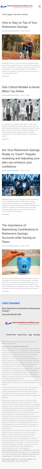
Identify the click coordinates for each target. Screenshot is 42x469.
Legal (30, 335)
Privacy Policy (11, 335)
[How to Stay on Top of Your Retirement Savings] (21, 47)
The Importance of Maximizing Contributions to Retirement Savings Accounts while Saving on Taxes (20, 233)
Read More (5, 76)
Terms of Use (22, 335)
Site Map (37, 335)
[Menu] (39, 6)
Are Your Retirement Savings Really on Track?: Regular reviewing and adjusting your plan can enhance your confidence (21, 158)
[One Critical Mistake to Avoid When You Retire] (21, 109)
